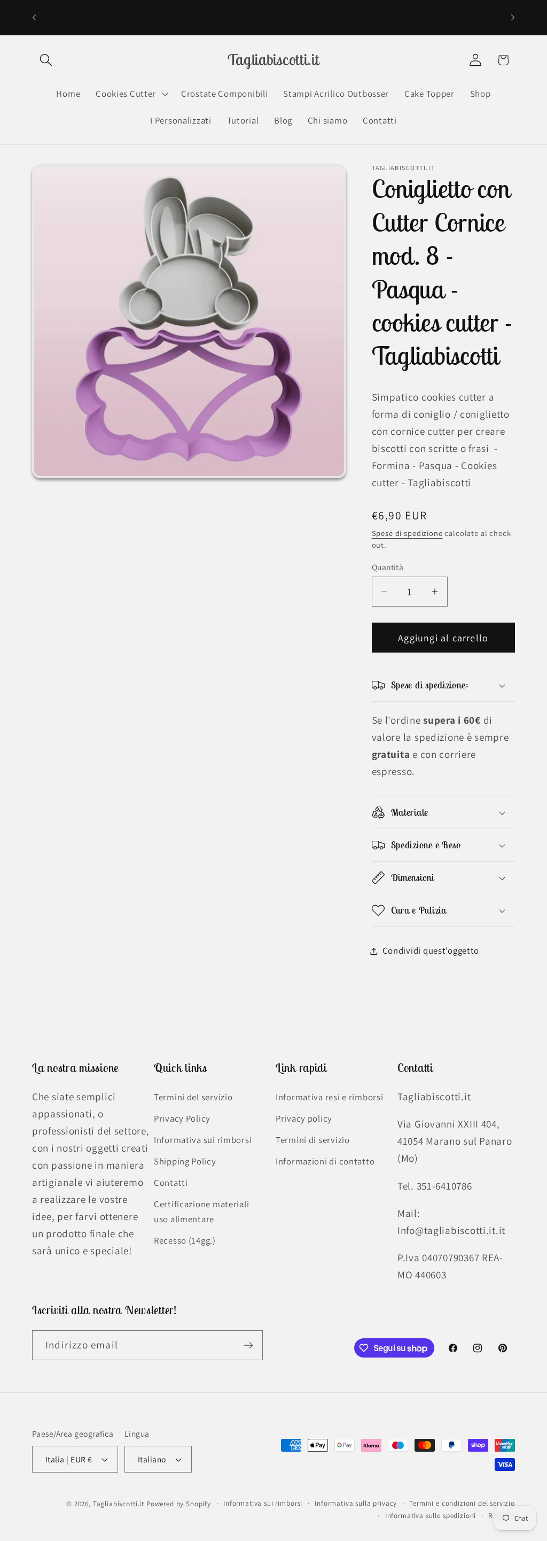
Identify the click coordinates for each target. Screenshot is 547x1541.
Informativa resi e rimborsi (329, 1097)
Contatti (171, 1183)
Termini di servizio (313, 1140)
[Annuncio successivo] (513, 17)
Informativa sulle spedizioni (430, 1515)
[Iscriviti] (248, 1345)
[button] (46, 60)
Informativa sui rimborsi (203, 1140)
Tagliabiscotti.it (118, 1503)
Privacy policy (304, 1118)
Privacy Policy (182, 1118)
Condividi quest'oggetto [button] (431, 950)
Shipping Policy (185, 1161)
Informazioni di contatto (325, 1161)
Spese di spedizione (407, 533)
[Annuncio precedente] (34, 17)
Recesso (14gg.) (185, 1240)
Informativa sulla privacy (356, 1503)
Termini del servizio (193, 1097)
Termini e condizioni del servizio (462, 1503)
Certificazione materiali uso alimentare (201, 1211)
